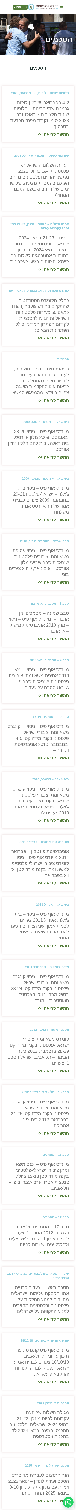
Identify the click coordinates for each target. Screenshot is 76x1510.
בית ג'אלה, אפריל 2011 (52, 904)
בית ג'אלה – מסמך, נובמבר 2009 (45, 478)
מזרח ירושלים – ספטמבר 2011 (47, 967)
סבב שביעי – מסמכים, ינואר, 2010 (44, 541)
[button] (62, 7)
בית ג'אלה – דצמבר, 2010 (50, 779)
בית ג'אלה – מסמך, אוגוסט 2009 (46, 422)
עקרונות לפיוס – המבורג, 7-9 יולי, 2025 (41, 155)
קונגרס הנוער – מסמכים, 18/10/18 (45, 1340)
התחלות (63, 359)
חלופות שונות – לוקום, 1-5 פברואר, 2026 (40, 93)
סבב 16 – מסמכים (56, 1154)
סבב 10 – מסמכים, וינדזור (50, 717)
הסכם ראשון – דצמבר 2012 (49, 1029)
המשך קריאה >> (53, 134)
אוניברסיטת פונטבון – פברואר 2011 (44, 842)
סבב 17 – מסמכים (56, 1217)
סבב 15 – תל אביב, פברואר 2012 (45, 1092)
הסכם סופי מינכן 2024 (53, 1403)
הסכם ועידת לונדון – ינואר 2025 (47, 1465)
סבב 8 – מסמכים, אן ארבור (49, 603)
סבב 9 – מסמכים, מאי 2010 (49, 660)
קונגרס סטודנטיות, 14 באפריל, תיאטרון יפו (39, 291)
